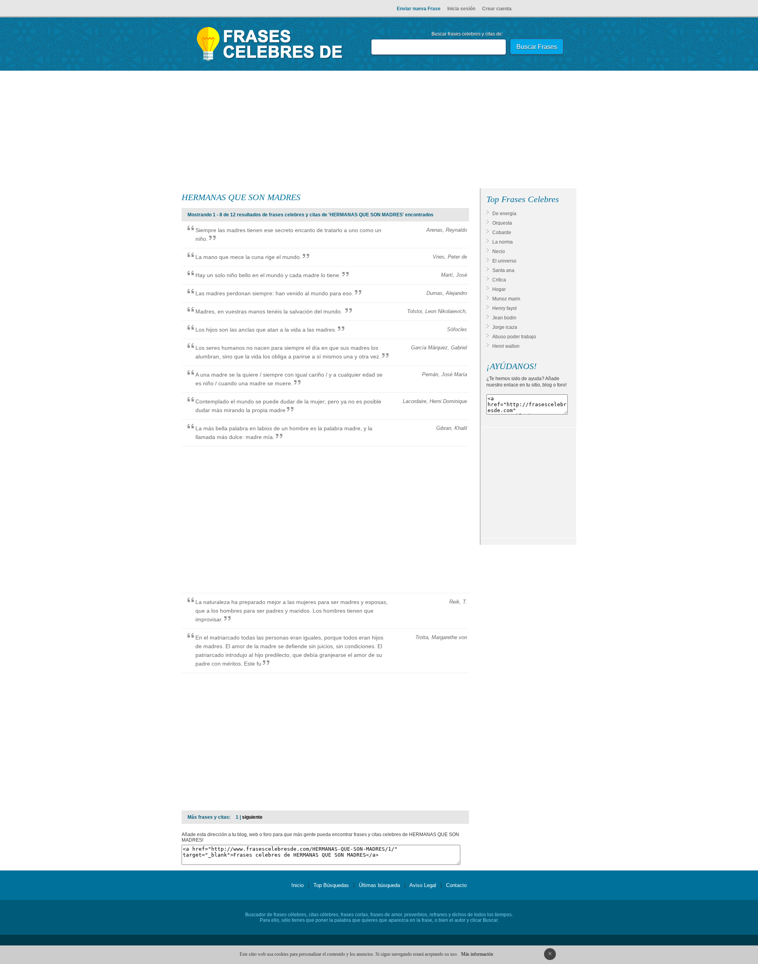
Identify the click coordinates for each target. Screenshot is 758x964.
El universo (504, 261)
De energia (504, 213)
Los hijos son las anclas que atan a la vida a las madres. (265, 329)
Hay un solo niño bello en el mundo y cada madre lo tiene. (268, 275)
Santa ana (503, 270)
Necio (498, 251)
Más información (477, 954)
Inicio (297, 885)
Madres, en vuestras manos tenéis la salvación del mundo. (269, 311)
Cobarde (501, 232)
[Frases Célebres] (270, 61)
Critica (499, 280)
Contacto (456, 885)
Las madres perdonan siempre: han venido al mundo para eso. (274, 293)
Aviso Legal (422, 885)
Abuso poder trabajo (514, 336)
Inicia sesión (461, 8)
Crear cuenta (497, 8)
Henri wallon (506, 346)
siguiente (252, 817)
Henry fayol (504, 308)
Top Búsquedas (331, 885)
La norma (502, 242)
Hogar (499, 289)
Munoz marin (506, 299)
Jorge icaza (504, 327)
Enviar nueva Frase (419, 8)
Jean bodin (504, 318)
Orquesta (502, 223)
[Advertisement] (379, 131)
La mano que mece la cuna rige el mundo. (248, 257)
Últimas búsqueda (379, 885)
